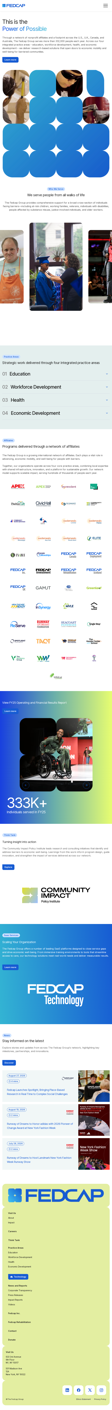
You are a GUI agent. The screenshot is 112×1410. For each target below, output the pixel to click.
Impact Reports (15, 1300)
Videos (11, 1304)
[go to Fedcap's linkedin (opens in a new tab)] (67, 1390)
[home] (13, 5)
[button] (106, 5)
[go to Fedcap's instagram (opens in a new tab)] (101, 1390)
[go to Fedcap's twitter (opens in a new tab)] (90, 1390)
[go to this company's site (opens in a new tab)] (18, 487)
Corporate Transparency (20, 1290)
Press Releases (15, 1295)
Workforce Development (20, 1257)
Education (13, 1252)
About (11, 1218)
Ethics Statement (83, 1399)
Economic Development (19, 1266)
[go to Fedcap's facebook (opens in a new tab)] (78, 1390)
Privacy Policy (100, 1399)
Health (11, 1262)
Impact (11, 1222)
